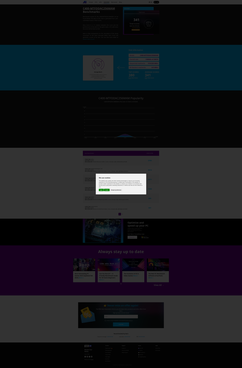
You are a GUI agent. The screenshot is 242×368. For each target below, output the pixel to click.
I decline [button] (107, 189)
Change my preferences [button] (116, 189)
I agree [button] (101, 189)
